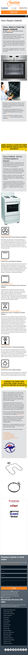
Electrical (8, 604)
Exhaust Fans (6, 626)
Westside (4, 604)
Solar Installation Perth (8, 611)
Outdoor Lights (6, 628)
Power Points (6, 622)
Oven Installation (6, 621)
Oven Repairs (6, 619)
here (20, 49)
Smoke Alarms (6, 617)
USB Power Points (7, 641)
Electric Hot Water (7, 636)
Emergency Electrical (7, 643)
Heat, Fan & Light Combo (8, 632)
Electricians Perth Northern (8, 613)
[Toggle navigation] (26, 16)
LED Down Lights (6, 624)
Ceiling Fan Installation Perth (9, 609)
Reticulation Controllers (8, 637)
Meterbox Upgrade (7, 630)
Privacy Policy (8, 595)
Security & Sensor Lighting (8, 639)
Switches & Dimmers (7, 615)
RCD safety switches (7, 634)
